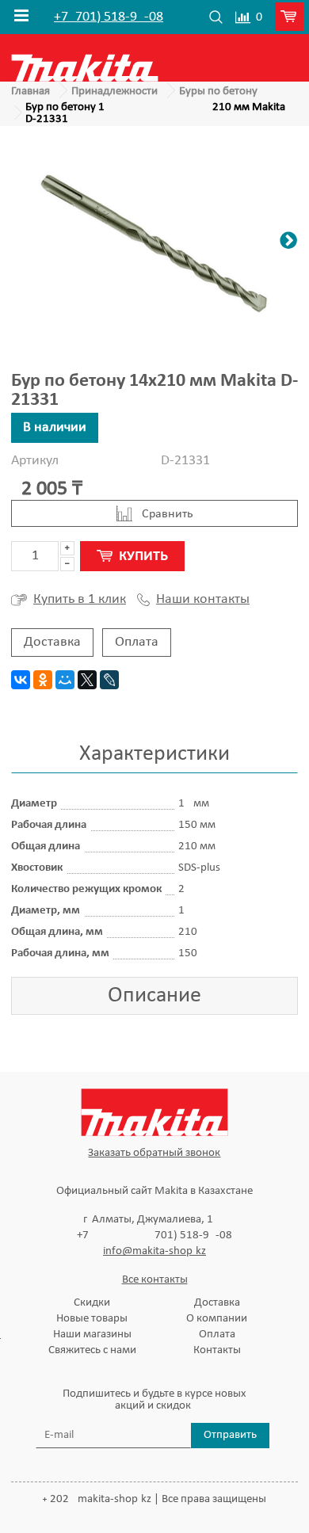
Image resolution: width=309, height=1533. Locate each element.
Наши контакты (203, 600)
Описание (154, 996)
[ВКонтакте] (20, 679)
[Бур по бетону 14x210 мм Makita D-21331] (154, 243)
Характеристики (154, 754)
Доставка (52, 642)
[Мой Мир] (64, 679)
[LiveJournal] (109, 679)
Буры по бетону (218, 91)
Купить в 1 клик (79, 599)
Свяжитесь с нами (92, 1350)
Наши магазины (92, 1334)
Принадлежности (114, 91)
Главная (30, 91)
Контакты (217, 1350)
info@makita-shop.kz (154, 1251)
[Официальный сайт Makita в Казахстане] (84, 57)
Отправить (230, 1435)
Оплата (136, 642)
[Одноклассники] (42, 679)
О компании (216, 1319)
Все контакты (155, 1280)
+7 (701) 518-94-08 (108, 17)
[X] (87, 679)
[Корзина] (292, 17)
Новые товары (92, 1319)
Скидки (92, 1303)
